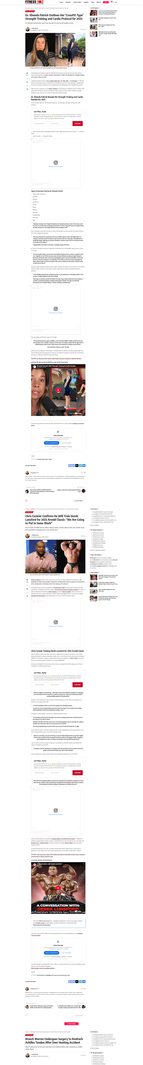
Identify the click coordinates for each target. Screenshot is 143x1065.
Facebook (53, 446)
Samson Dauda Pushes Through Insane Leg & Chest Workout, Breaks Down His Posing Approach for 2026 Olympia (108, 598)
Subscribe (78, 123)
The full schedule (94, 525)
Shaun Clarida (69, 843)
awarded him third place (38, 595)
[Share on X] (27, 82)
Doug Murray (35, 28)
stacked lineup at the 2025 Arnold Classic (63, 839)
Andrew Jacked (44, 843)
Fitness (46, 459)
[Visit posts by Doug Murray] (27, 473)
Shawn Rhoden (99, 547)
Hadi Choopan (53, 591)
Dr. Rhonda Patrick (41, 459)
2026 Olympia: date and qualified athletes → (43, 968)
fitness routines (53, 88)
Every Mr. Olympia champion (97, 550)
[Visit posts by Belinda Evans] (27, 989)
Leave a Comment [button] (79, 500)
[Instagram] (84, 473)
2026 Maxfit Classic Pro (102, 512)
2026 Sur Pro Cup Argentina (103, 516)
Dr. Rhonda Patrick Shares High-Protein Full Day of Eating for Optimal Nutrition (59, 358)
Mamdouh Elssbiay (100, 541)
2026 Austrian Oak (102, 518)
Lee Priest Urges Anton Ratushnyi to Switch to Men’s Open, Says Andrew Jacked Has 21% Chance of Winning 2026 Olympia (107, 12)
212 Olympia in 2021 (59, 587)
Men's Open (67, 975)
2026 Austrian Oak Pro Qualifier (105, 520)
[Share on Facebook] (27, 78)
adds (78, 726)
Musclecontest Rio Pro (102, 514)
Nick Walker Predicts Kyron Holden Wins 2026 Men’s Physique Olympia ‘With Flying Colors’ (107, 33)
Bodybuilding (29, 512)
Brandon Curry (35, 843)
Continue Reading (71, 1023)
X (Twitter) (63, 446)
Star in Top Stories (66, 443)
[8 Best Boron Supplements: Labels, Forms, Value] (93, 20)
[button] (106, 2)
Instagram (58, 446)
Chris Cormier (46, 582)
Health (50, 459)
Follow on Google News (52, 443)
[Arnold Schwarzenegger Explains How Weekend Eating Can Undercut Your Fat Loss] (93, 584)
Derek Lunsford (35, 580)
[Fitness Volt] (34, 2)
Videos (32, 11)
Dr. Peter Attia (65, 81)
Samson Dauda (66, 591)
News (27, 11)
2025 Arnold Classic (41, 975)
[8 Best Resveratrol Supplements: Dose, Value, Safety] (93, 27)
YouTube (70, 446)
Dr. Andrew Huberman (53, 81)
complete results (40, 923)
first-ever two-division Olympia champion (66, 589)
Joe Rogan (74, 81)
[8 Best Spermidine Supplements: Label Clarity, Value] (93, 591)
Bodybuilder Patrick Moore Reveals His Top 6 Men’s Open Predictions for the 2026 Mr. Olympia (108, 577)
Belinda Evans (35, 535)
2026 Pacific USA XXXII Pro (104, 522)
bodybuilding (48, 975)
